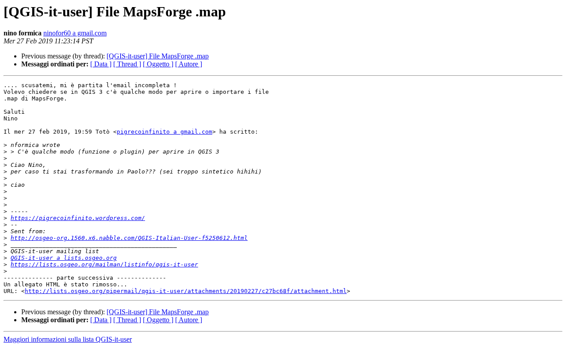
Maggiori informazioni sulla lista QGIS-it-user (68, 339)
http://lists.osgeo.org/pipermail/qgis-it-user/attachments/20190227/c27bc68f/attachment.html (186, 291)
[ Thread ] (127, 64)
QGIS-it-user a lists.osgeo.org (64, 257)
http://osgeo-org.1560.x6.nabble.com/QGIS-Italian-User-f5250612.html (129, 238)
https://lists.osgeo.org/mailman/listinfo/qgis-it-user (104, 264)
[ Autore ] (188, 64)
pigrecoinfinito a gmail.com (164, 131)
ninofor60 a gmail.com (75, 33)
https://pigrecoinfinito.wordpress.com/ (78, 218)
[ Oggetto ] (158, 64)
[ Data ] (100, 64)
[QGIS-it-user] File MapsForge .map (158, 56)
